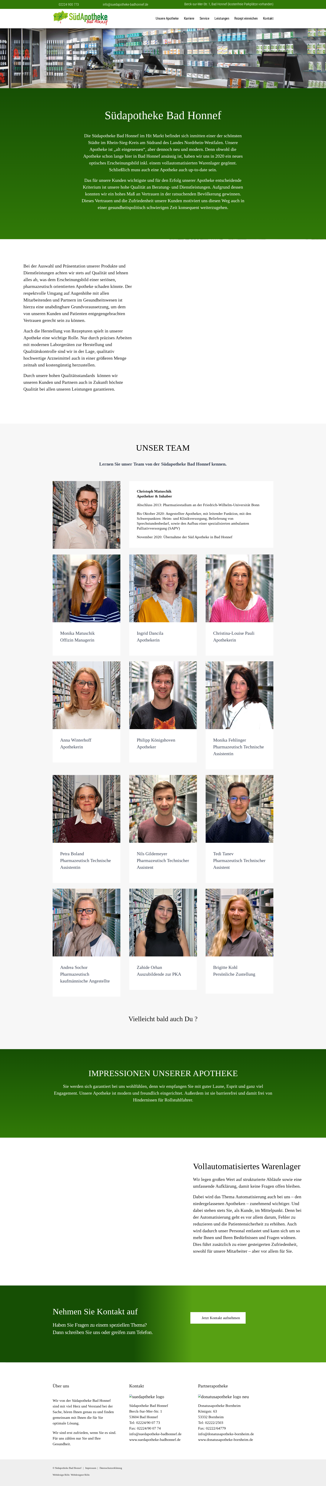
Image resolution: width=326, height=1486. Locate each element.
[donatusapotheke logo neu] (223, 1396)
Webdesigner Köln (80, 1474)
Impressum (90, 1468)
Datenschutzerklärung (111, 1468)
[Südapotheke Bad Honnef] (88, 18)
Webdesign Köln (61, 1474)
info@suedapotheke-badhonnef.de (125, 4)
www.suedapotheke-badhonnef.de (155, 1439)
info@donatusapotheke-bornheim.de (226, 1434)
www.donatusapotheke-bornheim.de (225, 1439)
